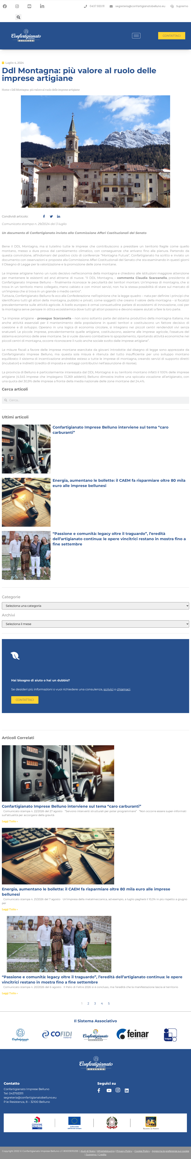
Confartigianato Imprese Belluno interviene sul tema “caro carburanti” (71, 806)
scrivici (108, 689)
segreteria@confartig (18, 1097)
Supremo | (92, 1154)
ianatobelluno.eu (45, 1097)
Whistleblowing (106, 1151)
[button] (18, 17)
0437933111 (16, 1093)
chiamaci (123, 689)
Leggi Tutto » (10, 821)
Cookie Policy (142, 1151)
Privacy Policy (124, 1151)
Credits (102, 1154)
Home (5, 89)
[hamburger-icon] (136, 35)
